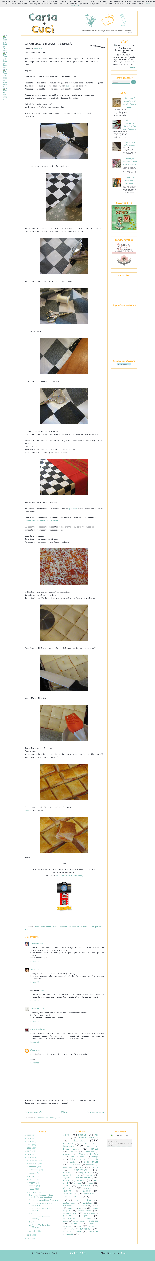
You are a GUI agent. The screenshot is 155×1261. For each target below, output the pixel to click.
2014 (29, 1154)
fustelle (84, 1185)
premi (65, 1221)
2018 (29, 1142)
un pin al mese (72, 1231)
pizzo (87, 1216)
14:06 (37, 1050)
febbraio (33, 1192)
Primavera (89, 1152)
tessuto (70, 1229)
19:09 (38, 970)
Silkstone (67, 1154)
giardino (88, 1188)
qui (78, 113)
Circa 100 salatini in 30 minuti (42, 521)
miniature (87, 1203)
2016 (29, 1148)
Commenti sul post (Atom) (48, 1118)
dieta (66, 1180)
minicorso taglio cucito (75, 1205)
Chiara (28, 810)
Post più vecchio (95, 1112)
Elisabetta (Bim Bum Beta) (69, 876)
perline (67, 1216)
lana (89, 1200)
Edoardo (63, 927)
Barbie (82, 1135)
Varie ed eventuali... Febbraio (43, 1200)
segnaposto (67, 1226)
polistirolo (69, 1218)
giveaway (87, 1191)
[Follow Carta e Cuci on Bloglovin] (124, 366)
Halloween (68, 1144)
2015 (29, 1151)
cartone (67, 1173)
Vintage (94, 1157)
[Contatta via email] (5, 99)
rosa (92, 1224)
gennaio (33, 1231)
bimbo (72, 1162)
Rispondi (34, 961)
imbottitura (88, 1193)
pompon (88, 1218)
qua (67, 86)
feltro (77, 1183)
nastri (95, 1205)
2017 (29, 1145)
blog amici (91, 1162)
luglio (32, 1176)
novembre (33, 1163)
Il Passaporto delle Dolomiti (129, 144)
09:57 (45, 1029)
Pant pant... (34, 1213)
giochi (67, 1191)
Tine (123, 1253)
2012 (29, 1235)
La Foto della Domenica (79, 927)
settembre (34, 1170)
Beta (32, 969)
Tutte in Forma (76, 1157)
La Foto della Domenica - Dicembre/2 (129, 180)
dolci (80, 1180)
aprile (32, 1186)
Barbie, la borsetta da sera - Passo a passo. (130, 161)
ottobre (33, 1167)
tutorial (85, 1229)
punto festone (79, 1221)
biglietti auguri (77, 1159)
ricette (93, 1221)
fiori (66, 1186)
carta (95, 1167)
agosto (32, 1173)
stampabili (93, 1226)
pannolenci (84, 1210)
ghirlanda (68, 1188)
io (96, 1196)
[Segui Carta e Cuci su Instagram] (5, 86)
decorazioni (83, 1177)
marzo (32, 1189)
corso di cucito (71, 1175)
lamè (77, 1200)
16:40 (42, 1009)
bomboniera (75, 1165)
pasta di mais (89, 1213)
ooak (70, 1208)
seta (79, 1226)
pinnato (73, 509)
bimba (95, 1159)
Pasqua (74, 1152)
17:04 (40, 944)
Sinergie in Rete (88, 1154)
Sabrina (34, 943)
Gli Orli (32, 1222)
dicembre (33, 1160)
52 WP (66, 1135)
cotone (89, 1175)
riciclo (75, 1223)
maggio (32, 1183)
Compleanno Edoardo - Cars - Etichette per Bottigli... (42, 1196)
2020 (29, 1135)
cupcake (66, 1178)
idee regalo (69, 1193)
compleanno (46, 927)
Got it (81, 6)
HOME (64, 1112)
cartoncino (81, 1170)
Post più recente (33, 1112)
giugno (32, 1179)
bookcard (90, 1165)
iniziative (70, 1196)
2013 (29, 1158)
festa (90, 1183)
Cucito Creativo (88, 1137)
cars (37, 927)
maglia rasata (70, 1203)
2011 (29, 1238)
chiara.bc (34, 1009)
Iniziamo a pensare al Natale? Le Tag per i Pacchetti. (129, 125)
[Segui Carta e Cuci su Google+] (5, 67)
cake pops (67, 1167)
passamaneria (69, 1213)
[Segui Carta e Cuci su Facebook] (5, 50)
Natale (94, 1149)
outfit (82, 1208)
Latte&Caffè (36, 1029)
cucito (55, 927)
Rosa (32, 1050)
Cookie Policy (79, 1253)
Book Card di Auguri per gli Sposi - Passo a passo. (129, 103)
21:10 (41, 990)
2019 (29, 1138)
